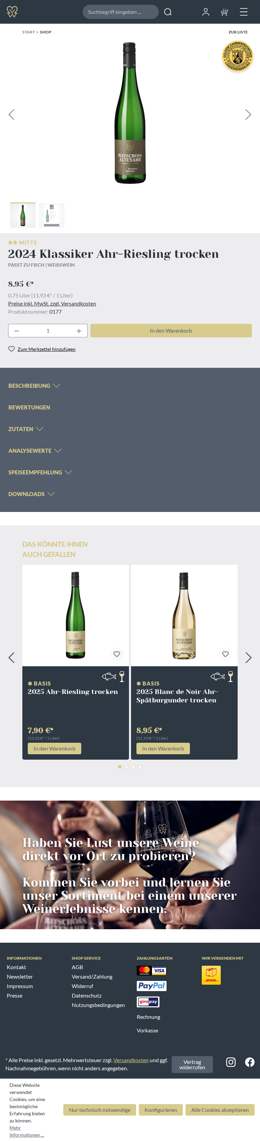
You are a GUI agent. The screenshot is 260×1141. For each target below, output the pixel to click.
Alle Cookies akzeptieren (220, 1109)
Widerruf (82, 986)
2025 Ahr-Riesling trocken (73, 692)
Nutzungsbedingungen (98, 1005)
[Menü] (243, 11)
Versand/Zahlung (92, 976)
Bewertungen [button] (29, 407)
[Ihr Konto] (205, 11)
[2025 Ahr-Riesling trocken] (76, 615)
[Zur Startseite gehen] (35, 11)
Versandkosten (131, 1060)
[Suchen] (167, 12)
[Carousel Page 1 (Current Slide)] (120, 766)
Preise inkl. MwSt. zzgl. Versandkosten (52, 303)
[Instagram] (231, 1062)
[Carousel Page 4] (140, 766)
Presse (14, 995)
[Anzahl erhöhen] (80, 330)
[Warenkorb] (224, 11)
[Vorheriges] (11, 114)
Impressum (20, 986)
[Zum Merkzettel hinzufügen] (117, 654)
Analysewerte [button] (29, 450)
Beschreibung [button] (29, 385)
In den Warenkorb (171, 330)
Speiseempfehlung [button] (35, 472)
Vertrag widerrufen (192, 1064)
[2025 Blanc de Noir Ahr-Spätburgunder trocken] (184, 615)
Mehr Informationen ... (26, 1131)
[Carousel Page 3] (133, 766)
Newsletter (20, 976)
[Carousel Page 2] (126, 766)
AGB (77, 967)
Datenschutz (87, 995)
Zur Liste (238, 32)
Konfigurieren (161, 1109)
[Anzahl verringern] (15, 330)
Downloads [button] (26, 494)
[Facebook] (250, 1062)
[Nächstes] (248, 114)
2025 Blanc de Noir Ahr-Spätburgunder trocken (177, 696)
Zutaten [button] (20, 429)
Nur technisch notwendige (99, 1109)
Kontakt (16, 967)
